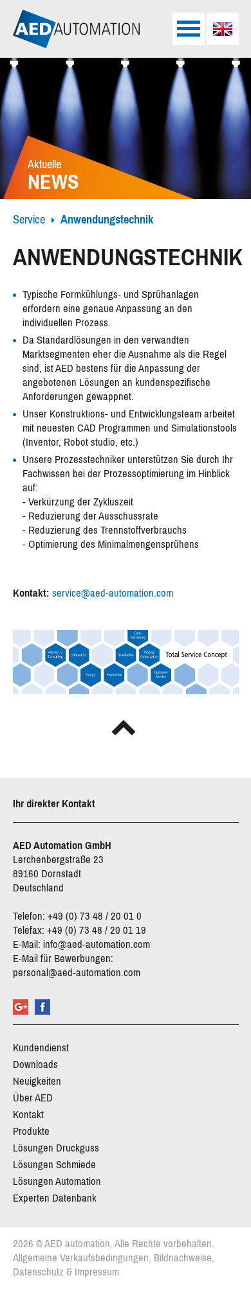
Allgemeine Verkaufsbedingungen (81, 1258)
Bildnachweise (183, 1258)
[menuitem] (223, 29)
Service (29, 219)
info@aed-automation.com (96, 944)
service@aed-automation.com (112, 593)
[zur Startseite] (76, 29)
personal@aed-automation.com (76, 973)
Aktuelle (53, 176)
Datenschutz (38, 1272)
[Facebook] (42, 1007)
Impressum (97, 1272)
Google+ (20, 1007)
